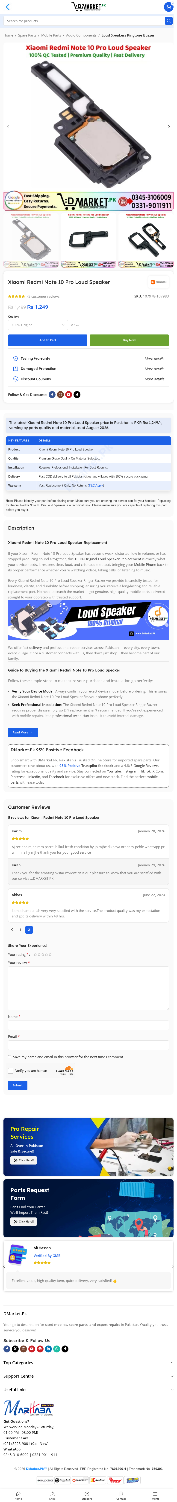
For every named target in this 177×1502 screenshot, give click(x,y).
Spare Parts (27, 35)
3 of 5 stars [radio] (42, 954)
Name (14, 1016)
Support (11, 1376)
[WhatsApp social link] (56, 1348)
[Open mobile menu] (8, 7)
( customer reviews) (43, 296)
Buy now (129, 340)
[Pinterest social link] (40, 1348)
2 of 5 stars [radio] (39, 954)
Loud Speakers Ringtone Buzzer (128, 35)
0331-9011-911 (44, 1454)
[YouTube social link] (68, 394)
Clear (77, 325)
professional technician (70, 716)
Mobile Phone (145, 564)
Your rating (18, 954)
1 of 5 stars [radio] (35, 954)
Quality (13, 317)
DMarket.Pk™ (36, 1468)
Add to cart (47, 340)
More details (154, 379)
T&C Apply (96, 485)
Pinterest (18, 777)
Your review (19, 962)
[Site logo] (88, 6)
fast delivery (32, 647)
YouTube (114, 771)
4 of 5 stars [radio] (46, 954)
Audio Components (81, 35)
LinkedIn (33, 777)
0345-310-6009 (16, 1454)
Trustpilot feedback (97, 765)
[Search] (169, 21)
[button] (8, 126)
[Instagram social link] (60, 394)
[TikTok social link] (77, 394)
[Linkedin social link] (48, 1348)
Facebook (56, 777)
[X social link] (15, 1348)
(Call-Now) (39, 1443)
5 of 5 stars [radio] (50, 954)
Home (8, 35)
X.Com (158, 771)
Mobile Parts (51, 35)
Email (14, 1036)
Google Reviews (146, 765)
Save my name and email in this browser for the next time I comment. (68, 1056)
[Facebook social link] (52, 394)
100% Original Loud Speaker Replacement (107, 559)
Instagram (131, 771)
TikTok (145, 771)
